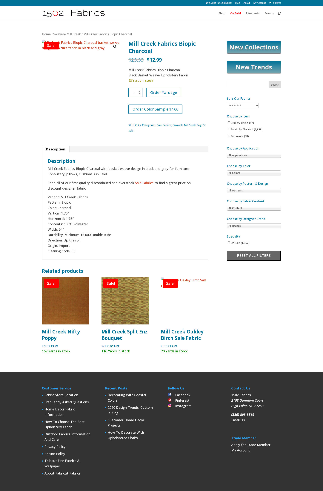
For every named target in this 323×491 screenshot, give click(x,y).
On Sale (240, 243)
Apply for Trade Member (250, 444)
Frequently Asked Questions (66, 402)
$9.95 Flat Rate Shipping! (219, 3)
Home (46, 34)
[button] (115, 46)
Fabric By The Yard (246, 129)
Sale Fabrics (164, 125)
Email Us (238, 420)
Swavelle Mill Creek (67, 34)
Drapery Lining (242, 123)
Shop (222, 13)
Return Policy (54, 453)
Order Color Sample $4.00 (155, 109)
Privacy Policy (54, 446)
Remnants (252, 13)
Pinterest (180, 400)
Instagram (181, 406)
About (247, 3)
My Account (259, 3)
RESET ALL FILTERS (254, 255)
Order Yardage (163, 92)
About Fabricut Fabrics (62, 473)
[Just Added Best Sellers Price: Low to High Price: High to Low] (243, 105)
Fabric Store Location (61, 395)
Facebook (180, 395)
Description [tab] (55, 149)
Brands (269, 13)
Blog (237, 3)
